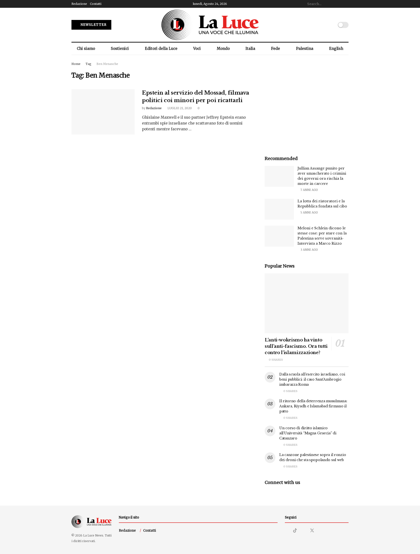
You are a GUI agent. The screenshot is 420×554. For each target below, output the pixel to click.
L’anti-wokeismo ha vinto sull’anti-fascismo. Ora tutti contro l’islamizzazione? (296, 346)
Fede (275, 48)
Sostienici (120, 48)
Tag (88, 64)
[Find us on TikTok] (295, 531)
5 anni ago (309, 212)
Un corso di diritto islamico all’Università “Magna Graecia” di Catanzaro (307, 433)
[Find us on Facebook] (303, 531)
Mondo (223, 48)
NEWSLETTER (93, 25)
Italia (250, 48)
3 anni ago (309, 249)
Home (75, 64)
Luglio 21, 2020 (179, 108)
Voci (197, 48)
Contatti (95, 4)
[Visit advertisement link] (307, 103)
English (336, 48)
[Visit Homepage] (210, 24)
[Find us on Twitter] (312, 531)
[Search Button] (346, 4)
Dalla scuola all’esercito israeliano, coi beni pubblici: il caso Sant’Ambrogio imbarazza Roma (312, 379)
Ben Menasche (107, 64)
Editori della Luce (161, 48)
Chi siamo (86, 48)
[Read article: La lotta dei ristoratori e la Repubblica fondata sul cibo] (279, 209)
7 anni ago (309, 190)
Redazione (79, 4)
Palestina (304, 48)
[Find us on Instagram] (286, 531)
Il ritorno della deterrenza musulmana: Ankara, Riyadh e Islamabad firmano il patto (313, 406)
